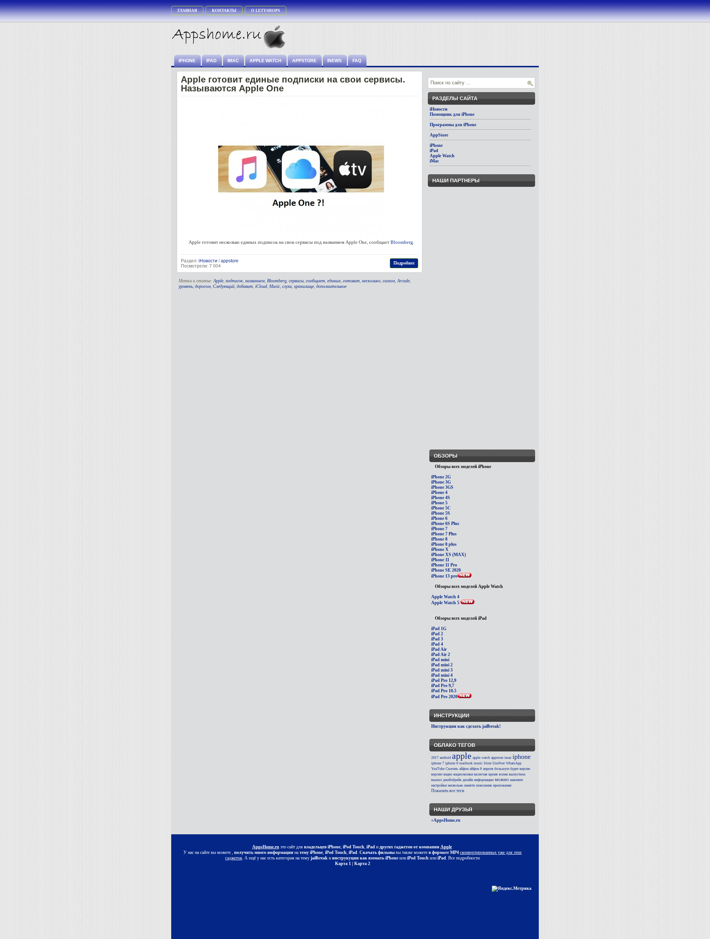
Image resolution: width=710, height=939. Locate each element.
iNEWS (334, 60)
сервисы (296, 280)
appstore (230, 260)
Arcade (403, 280)
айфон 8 (476, 769)
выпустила (517, 774)
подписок (234, 280)
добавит (245, 286)
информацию (484, 780)
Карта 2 (362, 863)
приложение (502, 785)
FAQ (356, 60)
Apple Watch (265, 60)
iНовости (208, 260)
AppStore (304, 60)
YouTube (437, 769)
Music (274, 286)
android (445, 757)
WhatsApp (513, 763)
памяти (469, 785)
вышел (436, 780)
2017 (435, 757)
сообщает (315, 280)
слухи (287, 286)
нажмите (516, 780)
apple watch (481, 757)
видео (447, 774)
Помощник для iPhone (452, 114)
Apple (218, 280)
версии (525, 769)
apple (461, 756)
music (478, 763)
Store (487, 763)
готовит (351, 280)
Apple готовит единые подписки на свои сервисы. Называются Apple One (293, 83)
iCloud (261, 286)
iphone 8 (451, 763)
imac (507, 757)
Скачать (452, 769)
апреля (488, 769)
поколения (484, 785)
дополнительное (331, 286)
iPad (211, 60)
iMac (233, 60)
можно (502, 779)
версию (436, 774)
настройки (439, 785)
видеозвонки (463, 774)
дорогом (203, 286)
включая (480, 774)
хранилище (304, 286)
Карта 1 (343, 863)
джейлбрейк (452, 780)
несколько (371, 280)
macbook (466, 763)
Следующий (223, 286)
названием (255, 280)
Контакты (224, 10)
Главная (187, 10)
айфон (464, 769)
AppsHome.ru (265, 846)
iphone (522, 756)
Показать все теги (447, 790)
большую (501, 769)
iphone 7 (437, 763)
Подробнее (404, 263)
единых (334, 280)
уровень (186, 286)
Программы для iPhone (453, 124)
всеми (503, 774)
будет (514, 769)
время (493, 774)
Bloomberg (401, 242)
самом (389, 280)
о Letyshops (265, 10)
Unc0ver (499, 763)
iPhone (187, 60)
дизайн (468, 780)
